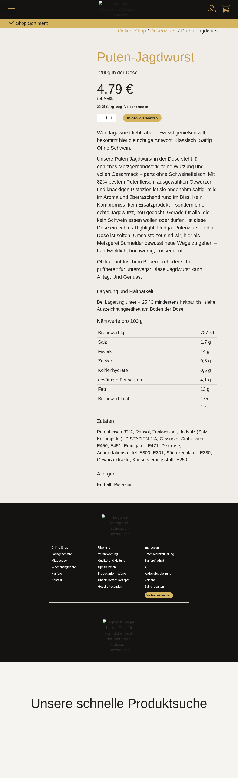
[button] (8, 8)
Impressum (152, 547)
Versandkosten (136, 107)
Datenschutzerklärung (159, 554)
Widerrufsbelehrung (158, 573)
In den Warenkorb (142, 118)
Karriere (57, 573)
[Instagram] (124, 610)
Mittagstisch (60, 560)
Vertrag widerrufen (158, 595)
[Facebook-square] (114, 610)
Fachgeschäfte (62, 554)
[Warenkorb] (225, 8)
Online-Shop (132, 31)
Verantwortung (108, 554)
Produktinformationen (112, 573)
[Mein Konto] (211, 8)
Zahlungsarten (154, 586)
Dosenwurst (163, 31)
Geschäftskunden (110, 586)
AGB (147, 567)
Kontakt (57, 580)
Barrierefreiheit (154, 560)
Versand (150, 580)
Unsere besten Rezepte (113, 580)
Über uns (104, 547)
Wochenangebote (64, 567)
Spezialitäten (107, 567)
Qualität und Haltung (111, 560)
